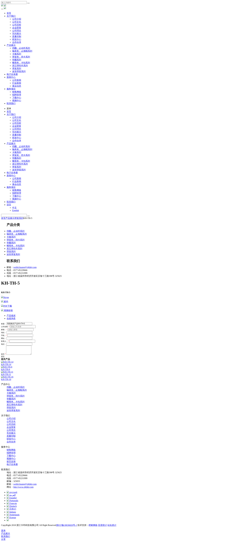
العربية (12, 495)
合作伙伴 (16, 42)
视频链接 (8, 310)
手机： (4, 335)
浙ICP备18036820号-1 (66, 525)
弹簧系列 (16, 68)
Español (13, 498)
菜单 (3, 530)
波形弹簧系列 (19, 71)
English (15, 210)
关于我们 (11, 16)
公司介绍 (16, 19)
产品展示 (11, 45)
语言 (9, 205)
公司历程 (16, 25)
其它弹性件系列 (20, 65)
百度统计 (102, 525)
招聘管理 (16, 95)
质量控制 (16, 36)
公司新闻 (16, 80)
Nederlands (14, 515)
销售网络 (16, 92)
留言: (3, 354)
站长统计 (112, 525)
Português (13, 500)
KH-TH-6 (5, 369)
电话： (4, 344)
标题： (4, 324)
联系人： (5, 341)
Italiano (12, 512)
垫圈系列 (16, 60)
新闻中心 (11, 77)
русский (13, 492)
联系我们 (11, 103)
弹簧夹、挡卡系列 (21, 57)
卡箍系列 (16, 54)
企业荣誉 (16, 27)
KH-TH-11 (6, 374)
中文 (14, 207)
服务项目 (11, 89)
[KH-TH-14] (7, 362)
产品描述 (11, 315)
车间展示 (16, 33)
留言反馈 (11, 461)
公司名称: (5, 327)
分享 (3, 539)
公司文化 (16, 22)
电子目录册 (12, 74)
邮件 (5, 301)
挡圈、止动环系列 (21, 48)
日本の (12, 509)
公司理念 (16, 30)
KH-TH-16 (6, 379)
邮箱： (4, 330)
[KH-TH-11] (7, 372)
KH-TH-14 (6, 364)
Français (13, 503)
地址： (4, 332)
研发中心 (16, 39)
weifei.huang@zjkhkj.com (25, 267)
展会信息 (16, 86)
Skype (6, 297)
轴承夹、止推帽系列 (22, 51)
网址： (4, 338)
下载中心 (16, 97)
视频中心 (16, 100)
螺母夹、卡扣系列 (21, 62)
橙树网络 (93, 525)
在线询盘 (11, 318)
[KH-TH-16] (7, 377)
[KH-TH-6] (6, 367)
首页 (9, 13)
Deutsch (13, 506)
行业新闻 (16, 83)
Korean (12, 517)
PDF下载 (7, 306)
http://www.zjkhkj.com (23, 487)
